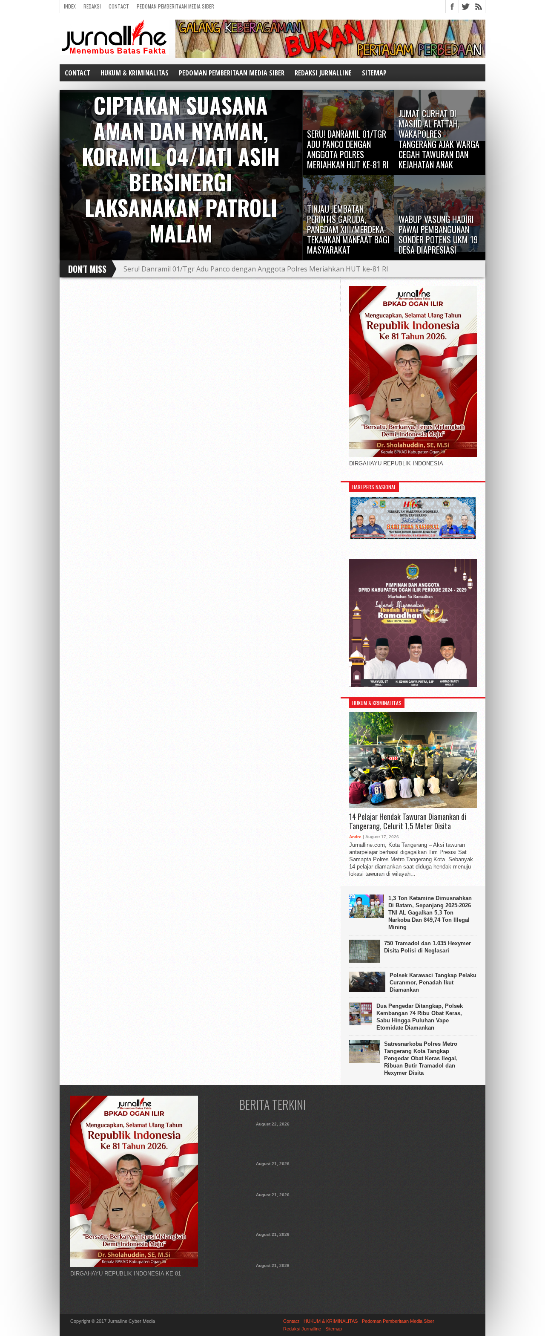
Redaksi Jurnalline (323, 73)
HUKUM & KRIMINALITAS (134, 73)
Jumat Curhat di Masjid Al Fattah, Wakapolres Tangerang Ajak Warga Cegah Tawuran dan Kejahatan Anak (292, 268)
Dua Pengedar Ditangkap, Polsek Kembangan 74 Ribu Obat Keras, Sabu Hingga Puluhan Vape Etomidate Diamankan (419, 1017)
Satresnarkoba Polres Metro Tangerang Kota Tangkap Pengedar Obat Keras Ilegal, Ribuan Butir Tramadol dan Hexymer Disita (421, 1058)
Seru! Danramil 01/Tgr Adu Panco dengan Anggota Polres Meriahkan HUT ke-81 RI (273, 1176)
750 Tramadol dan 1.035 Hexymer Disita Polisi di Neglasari (427, 947)
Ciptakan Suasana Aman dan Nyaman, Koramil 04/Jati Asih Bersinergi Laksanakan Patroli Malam (272, 1140)
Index (70, 6)
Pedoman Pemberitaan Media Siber (175, 6)
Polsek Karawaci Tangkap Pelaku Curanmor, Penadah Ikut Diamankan (433, 982)
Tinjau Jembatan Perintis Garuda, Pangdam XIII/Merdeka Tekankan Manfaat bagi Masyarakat (272, 1247)
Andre (355, 836)
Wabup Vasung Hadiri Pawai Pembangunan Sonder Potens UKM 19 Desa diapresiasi (272, 1278)
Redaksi (92, 6)
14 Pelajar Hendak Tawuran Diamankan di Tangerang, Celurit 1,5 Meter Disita (407, 821)
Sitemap (374, 73)
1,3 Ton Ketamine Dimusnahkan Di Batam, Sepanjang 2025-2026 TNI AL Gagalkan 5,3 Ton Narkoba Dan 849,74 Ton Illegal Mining (430, 912)
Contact (119, 6)
